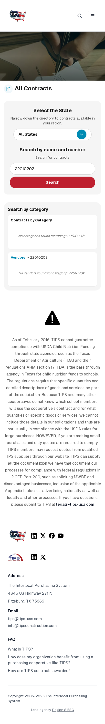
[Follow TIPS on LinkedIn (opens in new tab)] (34, 536)
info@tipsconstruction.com (32, 625)
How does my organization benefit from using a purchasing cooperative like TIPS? (50, 660)
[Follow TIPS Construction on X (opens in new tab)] (43, 557)
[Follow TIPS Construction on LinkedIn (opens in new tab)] (34, 557)
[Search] (79, 15)
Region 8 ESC (63, 710)
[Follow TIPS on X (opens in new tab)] (43, 536)
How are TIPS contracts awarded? (39, 670)
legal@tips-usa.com (75, 504)
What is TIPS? (20, 649)
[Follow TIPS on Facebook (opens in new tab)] (52, 536)
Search (53, 182)
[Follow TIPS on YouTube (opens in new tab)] (60, 536)
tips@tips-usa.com (25, 618)
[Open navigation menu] (92, 15)
